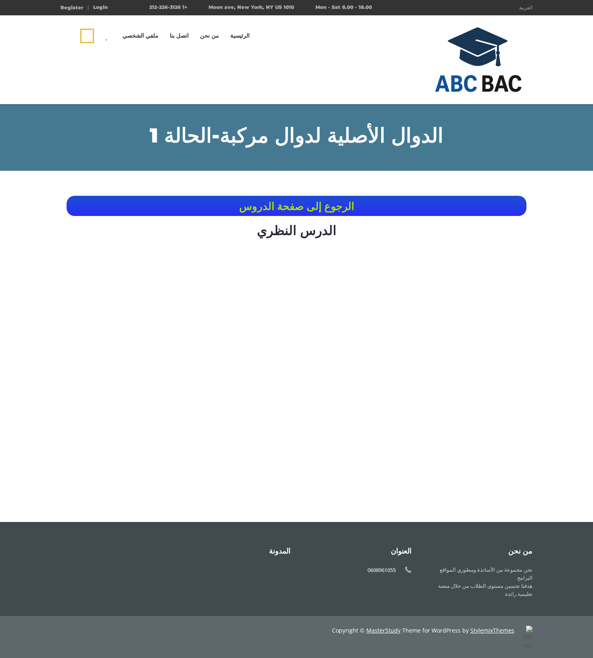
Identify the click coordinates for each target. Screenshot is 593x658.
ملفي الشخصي (141, 35)
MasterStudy (383, 630)
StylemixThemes (492, 630)
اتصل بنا (179, 35)
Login (100, 7)
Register (72, 7)
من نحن (209, 35)
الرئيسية (240, 35)
